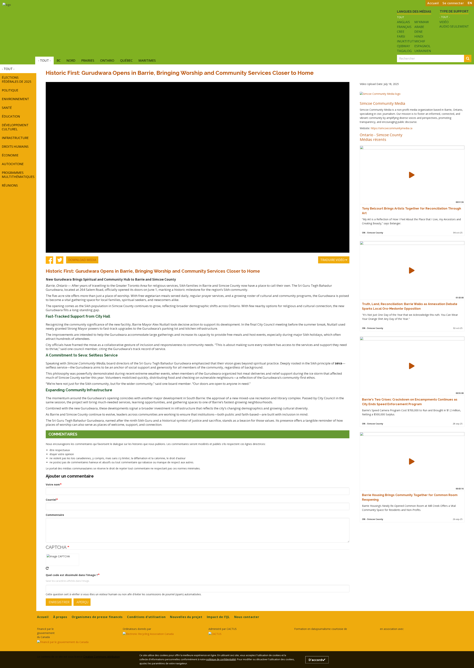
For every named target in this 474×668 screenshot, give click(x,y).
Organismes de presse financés (97, 617)
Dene (418, 31)
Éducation (11, 116)
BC (59, 60)
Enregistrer (58, 602)
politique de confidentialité (221, 659)
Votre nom (53, 484)
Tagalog (404, 51)
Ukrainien (422, 51)
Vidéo (444, 22)
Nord (70, 60)
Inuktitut (405, 41)
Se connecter (453, 3)
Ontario (107, 60)
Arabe (419, 27)
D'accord (315, 660)
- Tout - (444, 17)
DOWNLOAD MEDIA (82, 260)
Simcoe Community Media (382, 103)
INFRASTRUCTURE (15, 138)
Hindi (418, 36)
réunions (10, 185)
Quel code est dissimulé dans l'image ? (72, 575)
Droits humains (15, 146)
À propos (60, 617)
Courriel (51, 499)
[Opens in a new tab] (77, 642)
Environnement (15, 99)
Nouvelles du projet (186, 617)
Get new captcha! (47, 568)
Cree (400, 31)
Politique (10, 90)
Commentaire (55, 515)
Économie (10, 155)
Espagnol (422, 46)
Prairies (87, 60)
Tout (400, 17)
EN (470, 3)
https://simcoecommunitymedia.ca (391, 128)
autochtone (13, 164)
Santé (7, 108)
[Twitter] (59, 260)
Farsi (401, 36)
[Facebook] (49, 260)
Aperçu (82, 602)
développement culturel (15, 127)
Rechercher (470, 59)
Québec (126, 60)
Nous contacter (246, 617)
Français (404, 27)
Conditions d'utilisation (146, 617)
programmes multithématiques (18, 174)
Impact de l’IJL (218, 617)
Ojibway (403, 46)
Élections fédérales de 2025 (16, 79)
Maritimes (147, 60)
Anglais (403, 22)
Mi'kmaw (421, 22)
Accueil (433, 3)
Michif (419, 41)
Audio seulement (454, 26)
